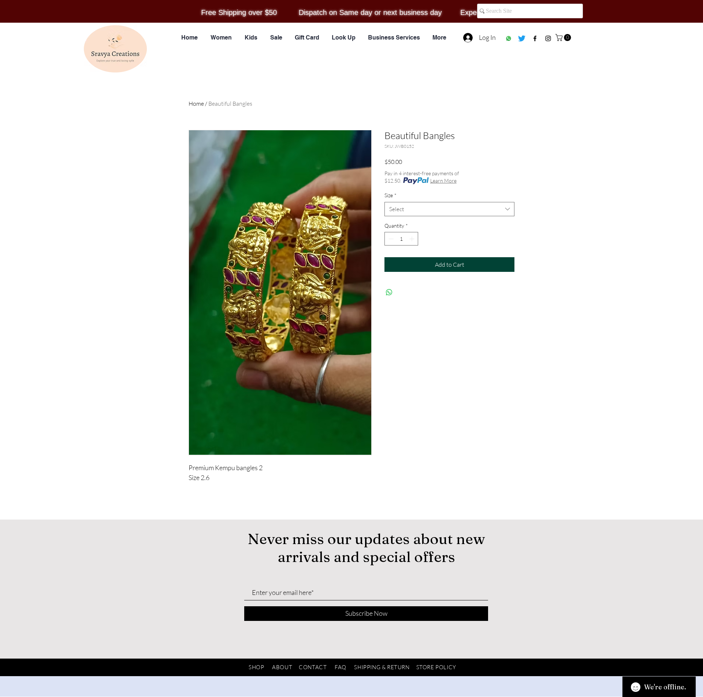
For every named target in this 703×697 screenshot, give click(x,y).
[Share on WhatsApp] (389, 292)
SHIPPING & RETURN (381, 667)
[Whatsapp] (508, 38)
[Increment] (412, 238)
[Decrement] (390, 238)
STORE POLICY (436, 667)
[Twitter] (521, 38)
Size (390, 195)
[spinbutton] (401, 238)
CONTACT (313, 667)
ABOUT (282, 667)
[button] (564, 37)
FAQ (340, 667)
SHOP (256, 667)
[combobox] (449, 209)
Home (196, 103)
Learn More (443, 180)
